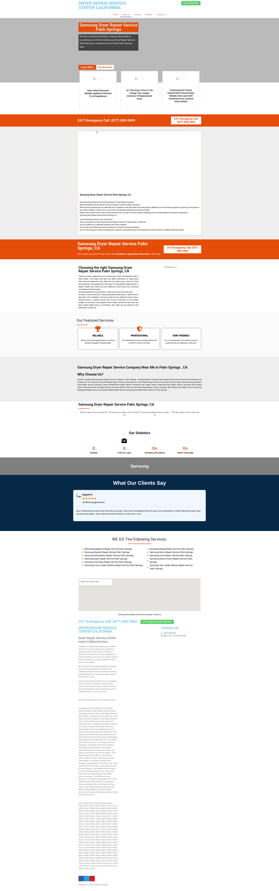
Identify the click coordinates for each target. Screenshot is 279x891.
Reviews (149, 14)
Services (137, 14)
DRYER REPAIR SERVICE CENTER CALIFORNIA (102, 5)
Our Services (105, 67)
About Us (126, 14)
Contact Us (161, 14)
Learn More (87, 67)
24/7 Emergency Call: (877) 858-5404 (106, 120)
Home (115, 14)
